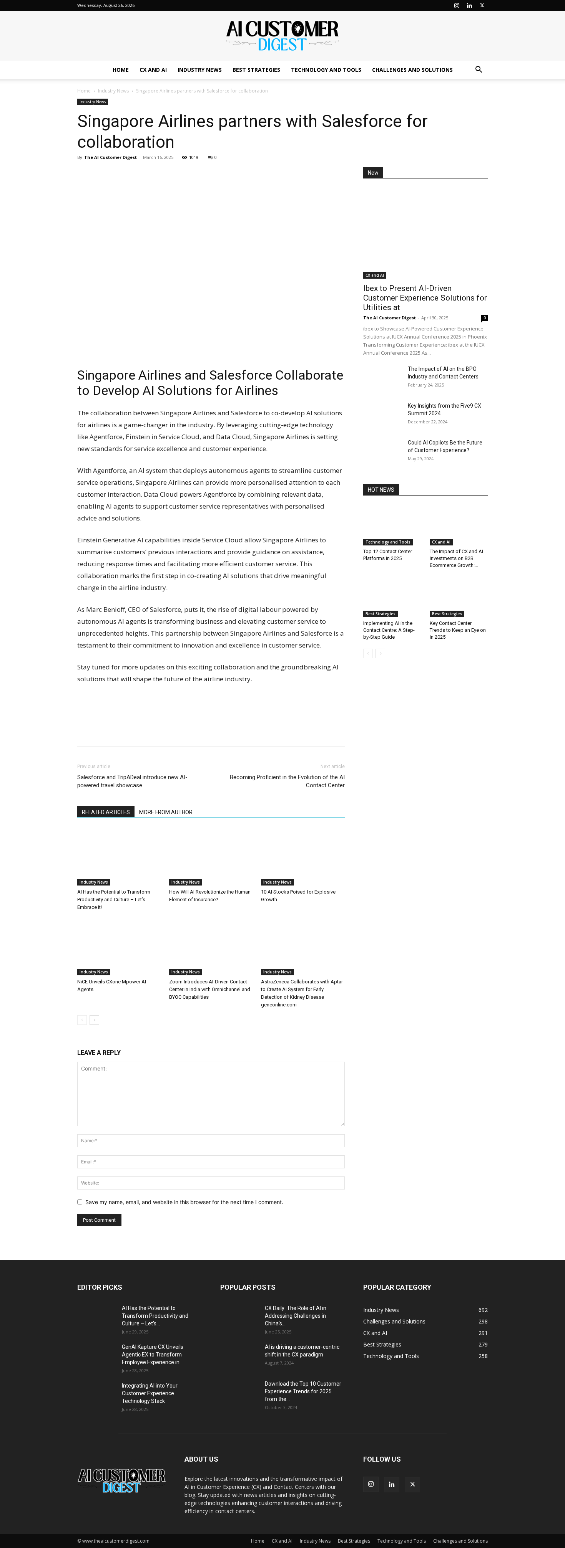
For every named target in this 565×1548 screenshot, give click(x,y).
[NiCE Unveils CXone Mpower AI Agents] (119, 946)
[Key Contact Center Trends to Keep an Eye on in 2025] (459, 597)
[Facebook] (102, 174)
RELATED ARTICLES (106, 812)
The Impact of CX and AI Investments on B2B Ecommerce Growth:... (456, 558)
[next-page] (94, 1020)
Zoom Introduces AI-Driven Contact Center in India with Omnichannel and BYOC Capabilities (209, 989)
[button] (478, 70)
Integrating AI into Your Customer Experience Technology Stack (150, 1393)
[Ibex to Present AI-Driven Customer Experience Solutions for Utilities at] (425, 233)
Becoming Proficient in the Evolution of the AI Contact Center (287, 781)
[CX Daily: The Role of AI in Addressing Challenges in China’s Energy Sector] (239, 1317)
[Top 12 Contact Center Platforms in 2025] (392, 525)
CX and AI (153, 69)
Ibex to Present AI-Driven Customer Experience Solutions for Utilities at (425, 298)
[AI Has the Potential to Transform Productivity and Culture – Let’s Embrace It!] (119, 857)
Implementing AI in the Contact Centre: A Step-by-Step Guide (389, 630)
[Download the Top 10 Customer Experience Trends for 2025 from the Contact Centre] (239, 1393)
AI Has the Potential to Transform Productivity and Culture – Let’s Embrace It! (113, 899)
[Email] (138, 174)
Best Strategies (256, 69)
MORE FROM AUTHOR (166, 812)
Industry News (200, 69)
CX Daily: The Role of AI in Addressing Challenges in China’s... (295, 1316)
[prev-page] (82, 1020)
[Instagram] (456, 5)
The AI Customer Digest (110, 157)
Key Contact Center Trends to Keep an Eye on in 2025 (458, 630)
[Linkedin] (469, 5)
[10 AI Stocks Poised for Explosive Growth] (303, 857)
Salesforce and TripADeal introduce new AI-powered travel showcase (132, 781)
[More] (156, 174)
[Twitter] (482, 5)
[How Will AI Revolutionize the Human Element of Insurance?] (211, 857)
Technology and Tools (326, 69)
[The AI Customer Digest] (282, 36)
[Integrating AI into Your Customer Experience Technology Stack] (96, 1395)
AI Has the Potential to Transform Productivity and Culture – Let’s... (155, 1316)
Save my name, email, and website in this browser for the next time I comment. (184, 1202)
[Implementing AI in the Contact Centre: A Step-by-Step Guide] (392, 597)
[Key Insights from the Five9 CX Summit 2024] (382, 415)
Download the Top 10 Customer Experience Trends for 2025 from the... (303, 1391)
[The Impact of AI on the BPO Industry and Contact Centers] (382, 378)
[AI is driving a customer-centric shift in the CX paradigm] (239, 1356)
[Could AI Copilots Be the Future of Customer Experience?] (382, 452)
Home (121, 69)
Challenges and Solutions (412, 69)
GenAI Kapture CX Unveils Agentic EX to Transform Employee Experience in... (152, 1354)
